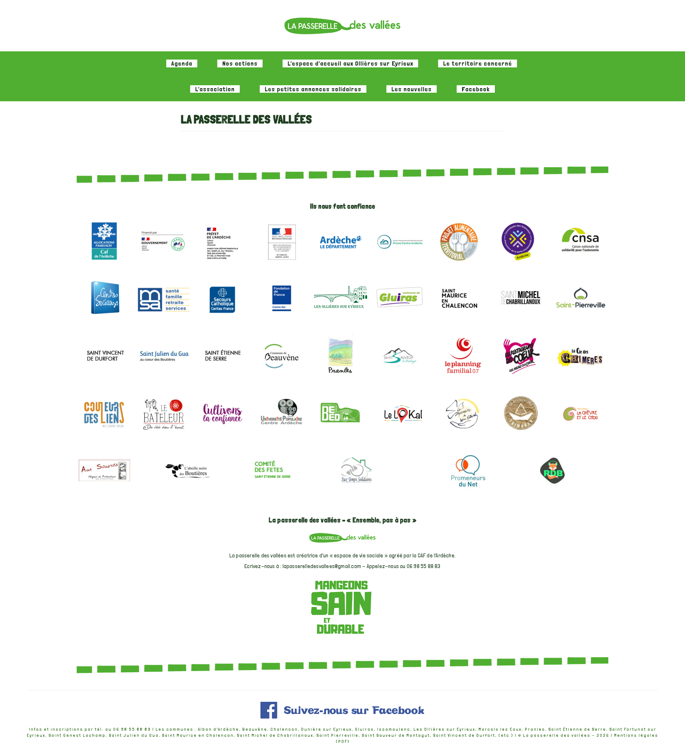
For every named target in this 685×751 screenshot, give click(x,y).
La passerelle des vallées (556, 735)
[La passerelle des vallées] (342, 25)
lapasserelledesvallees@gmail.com (322, 566)
